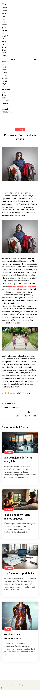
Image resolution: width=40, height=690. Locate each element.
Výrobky (20, 130)
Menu (12, 60)
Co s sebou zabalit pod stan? (27, 416)
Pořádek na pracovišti (10, 407)
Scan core (4, 6)
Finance (9, 452)
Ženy (8, 629)
